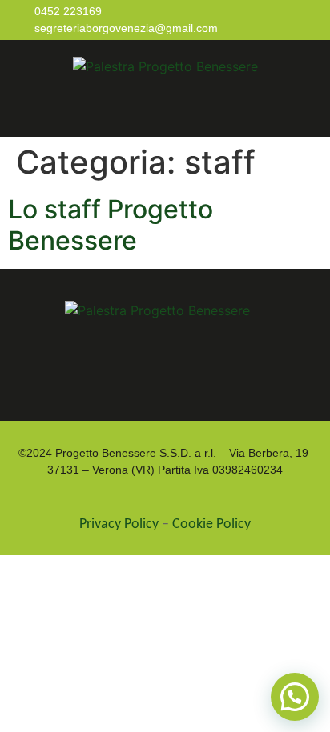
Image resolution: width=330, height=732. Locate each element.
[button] (169, 109)
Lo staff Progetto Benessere (110, 224)
